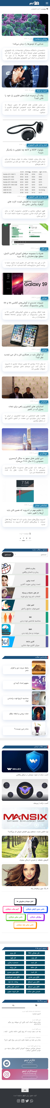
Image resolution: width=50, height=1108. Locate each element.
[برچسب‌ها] (36, 1005)
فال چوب (34, 958)
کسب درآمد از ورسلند (40, 803)
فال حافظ (34, 967)
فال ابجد (34, 962)
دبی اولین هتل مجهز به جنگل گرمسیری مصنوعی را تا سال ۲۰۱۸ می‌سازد (26, 460)
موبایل (44, 298)
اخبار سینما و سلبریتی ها (25, 901)
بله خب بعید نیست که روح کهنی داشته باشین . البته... (22, 1031)
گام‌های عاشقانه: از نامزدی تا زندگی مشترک (33, 860)
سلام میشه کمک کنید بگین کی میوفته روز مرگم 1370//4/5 (24, 1023)
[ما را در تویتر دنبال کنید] (27, 1101)
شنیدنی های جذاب (33, 991)
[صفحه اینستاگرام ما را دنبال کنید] (18, 1101)
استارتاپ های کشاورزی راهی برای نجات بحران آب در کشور (26, 408)
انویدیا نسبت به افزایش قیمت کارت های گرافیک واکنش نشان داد (25, 203)
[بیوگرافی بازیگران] (36, 920)
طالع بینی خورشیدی (13, 977)
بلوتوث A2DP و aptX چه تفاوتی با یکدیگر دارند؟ (24, 151)
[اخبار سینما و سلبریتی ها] (25, 904)
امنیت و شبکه (42, 90)
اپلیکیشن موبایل (41, 505)
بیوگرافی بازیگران (35, 917)
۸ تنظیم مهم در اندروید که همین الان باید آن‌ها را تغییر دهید (25, 512)
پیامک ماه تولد (13, 982)
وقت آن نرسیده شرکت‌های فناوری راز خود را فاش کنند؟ (24, 97)
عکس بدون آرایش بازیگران (35, 909)
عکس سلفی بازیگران (16, 917)
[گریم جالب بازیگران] (12, 912)
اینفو (24, 1095)
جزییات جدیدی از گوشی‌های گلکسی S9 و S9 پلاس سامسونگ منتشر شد (23, 304)
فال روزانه (13, 967)
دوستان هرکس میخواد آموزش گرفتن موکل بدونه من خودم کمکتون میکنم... (23, 1049)
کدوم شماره (37, 1014)
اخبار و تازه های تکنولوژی (37, 145)
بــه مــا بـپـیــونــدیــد (29, 1066)
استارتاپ (44, 401)
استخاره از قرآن (13, 962)
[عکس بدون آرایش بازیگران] (35, 912)
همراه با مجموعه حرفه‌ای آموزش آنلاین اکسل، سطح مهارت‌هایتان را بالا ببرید (23, 255)
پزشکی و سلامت (41, 39)
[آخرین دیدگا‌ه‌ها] (13, 1005)
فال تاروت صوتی (13, 991)
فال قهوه (13, 958)
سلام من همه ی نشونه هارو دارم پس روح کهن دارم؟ (22, 1040)
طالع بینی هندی (33, 977)
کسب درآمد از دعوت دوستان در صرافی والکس (32, 775)
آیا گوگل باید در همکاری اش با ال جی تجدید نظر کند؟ (23, 356)
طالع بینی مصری (13, 972)
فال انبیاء (34, 972)
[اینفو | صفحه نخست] (32, 3)
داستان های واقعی (13, 987)
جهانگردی (43, 453)
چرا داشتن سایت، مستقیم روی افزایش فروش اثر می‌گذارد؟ (28, 831)
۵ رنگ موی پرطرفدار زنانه (39, 888)
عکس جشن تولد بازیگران (25, 925)
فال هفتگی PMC (33, 953)
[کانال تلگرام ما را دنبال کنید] (31, 1101)
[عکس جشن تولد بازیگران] (25, 927)
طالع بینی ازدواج (34, 982)
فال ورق (13, 953)
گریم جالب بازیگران (12, 909)
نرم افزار (44, 248)
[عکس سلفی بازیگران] (15, 920)
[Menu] (47, 3)
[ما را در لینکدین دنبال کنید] (23, 1101)
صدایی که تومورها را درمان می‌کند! (28, 44)
